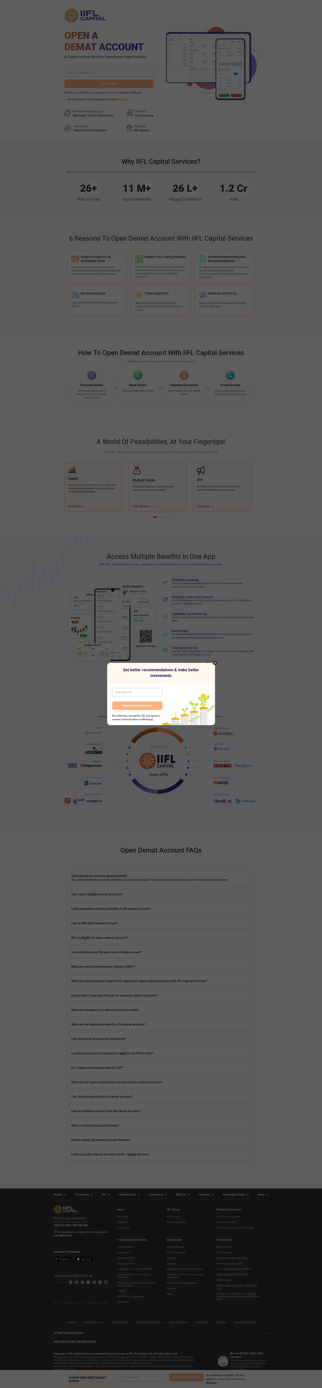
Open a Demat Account (137, 705)
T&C (143, 715)
